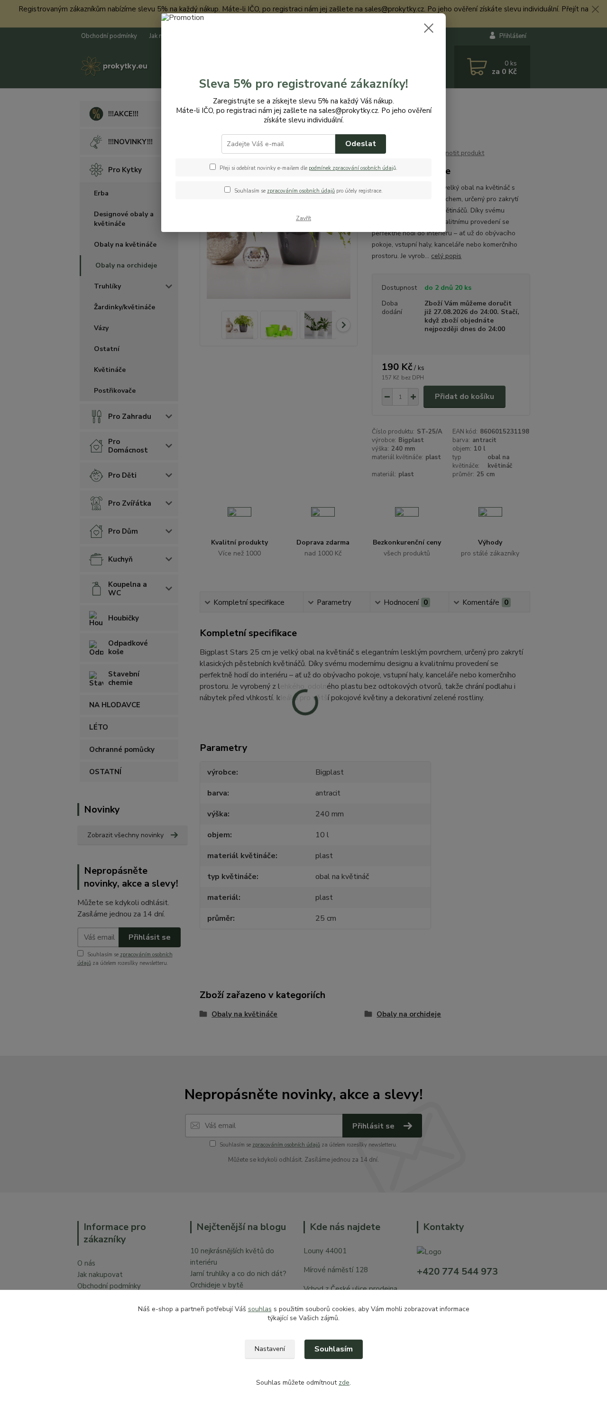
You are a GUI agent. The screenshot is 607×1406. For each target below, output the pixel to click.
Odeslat (360, 144)
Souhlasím (333, 1349)
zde (344, 1382)
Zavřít (303, 218)
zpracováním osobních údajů (301, 190)
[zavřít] (428, 28)
